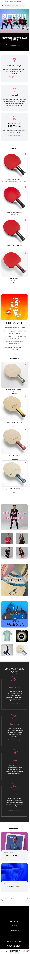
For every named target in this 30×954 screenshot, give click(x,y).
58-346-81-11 (14, 946)
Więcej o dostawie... (14, 136)
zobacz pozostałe (9, 898)
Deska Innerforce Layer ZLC (14, 422)
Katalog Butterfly (11, 856)
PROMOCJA (14, 323)
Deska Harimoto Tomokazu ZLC (14, 389)
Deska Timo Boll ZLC (14, 488)
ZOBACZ (14, 614)
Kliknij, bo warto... (14, 77)
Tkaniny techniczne (12, 887)
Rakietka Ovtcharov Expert (14, 245)
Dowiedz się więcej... (14, 703)
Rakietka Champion (14, 278)
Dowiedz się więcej (8, 852)
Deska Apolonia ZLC (14, 455)
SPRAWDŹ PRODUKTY (14, 46)
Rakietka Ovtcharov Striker (14, 212)
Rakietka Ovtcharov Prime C (14, 179)
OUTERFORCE (14, 580)
